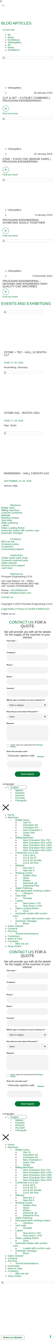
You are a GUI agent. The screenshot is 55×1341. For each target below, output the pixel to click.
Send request (27, 774)
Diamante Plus (31, 885)
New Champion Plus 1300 (37, 845)
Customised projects (12, 549)
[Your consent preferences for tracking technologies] (50, 1336)
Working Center (23, 873)
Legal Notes (8, 609)
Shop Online (14, 946)
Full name (11, 641)
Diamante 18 (30, 883)
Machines (15, 505)
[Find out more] (6, 108)
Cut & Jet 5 (29, 855)
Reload (41, 757)
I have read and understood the (26, 745)
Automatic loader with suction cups (20, 530)
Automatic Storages (12, 533)
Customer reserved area (14, 560)
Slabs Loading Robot (12, 528)
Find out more (10, 113)
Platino (27, 880)
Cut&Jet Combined (11, 512)
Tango (26, 835)
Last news (7, 568)
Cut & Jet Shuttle (32, 860)
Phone (10, 665)
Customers (7, 546)
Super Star (29, 832)
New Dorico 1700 (32, 905)
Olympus (28, 893)
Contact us (7, 597)
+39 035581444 (18, 590)
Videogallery (14, 42)
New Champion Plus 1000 (37, 842)
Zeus (26, 911)
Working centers (10, 517)
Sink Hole (6, 520)
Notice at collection (12, 1337)
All (9, 34)
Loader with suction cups (36, 918)
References (16, 574)
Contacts (13, 928)
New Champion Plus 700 (36, 840)
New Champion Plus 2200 (37, 850)
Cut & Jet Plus (31, 863)
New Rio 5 (28, 870)
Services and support (13, 565)
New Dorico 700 (32, 903)
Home (11, 815)
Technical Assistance (26, 933)
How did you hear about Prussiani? (23, 711)
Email (10, 677)
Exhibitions (14, 40)
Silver (26, 878)
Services (12, 931)
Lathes (5, 525)
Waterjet (5, 515)
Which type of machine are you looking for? (26, 700)
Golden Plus (30, 875)
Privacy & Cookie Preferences (33, 609)
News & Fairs (15, 938)
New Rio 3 (28, 868)
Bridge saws (8, 507)
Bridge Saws (22, 820)
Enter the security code (17, 751)
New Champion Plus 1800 (37, 847)
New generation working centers (33, 890)
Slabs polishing (9, 523)
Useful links (16, 555)
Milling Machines (24, 837)
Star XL (27, 822)
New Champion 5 (32, 830)
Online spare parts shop (14, 558)
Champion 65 (30, 827)
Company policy (10, 544)
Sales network (9, 563)
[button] (27, 504)
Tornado (27, 898)
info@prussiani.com (20, 592)
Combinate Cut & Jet (26, 852)
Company (15, 539)
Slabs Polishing (23, 888)
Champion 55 (30, 825)
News (11, 37)
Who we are (7, 541)
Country (11, 688)
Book (26, 923)
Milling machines (10, 510)
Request (10, 723)
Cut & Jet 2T (30, 857)
